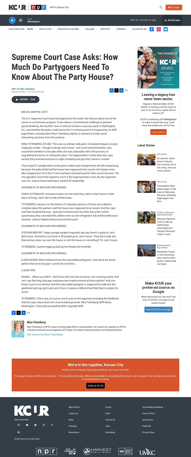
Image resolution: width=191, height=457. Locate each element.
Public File (146, 426)
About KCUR (74, 407)
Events (108, 407)
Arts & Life (45, 29)
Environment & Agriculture (164, 246)
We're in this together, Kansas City (95, 365)
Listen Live (73, 413)
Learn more (158, 132)
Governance (147, 420)
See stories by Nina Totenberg (45, 334)
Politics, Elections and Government (165, 213)
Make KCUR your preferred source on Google (158, 287)
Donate (175, 7)
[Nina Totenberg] (18, 329)
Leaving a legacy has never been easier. (158, 97)
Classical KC (139, 29)
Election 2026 (16, 29)
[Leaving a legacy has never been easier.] (158, 67)
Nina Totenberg (27, 88)
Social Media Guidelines (152, 407)
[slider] (25, 20)
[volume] (20, 20)
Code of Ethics (148, 413)
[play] (12, 20)
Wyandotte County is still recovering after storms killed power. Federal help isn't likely (166, 257)
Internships (110, 432)
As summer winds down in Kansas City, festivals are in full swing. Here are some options (166, 164)
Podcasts (73, 426)
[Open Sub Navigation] (35, 29)
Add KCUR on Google (158, 309)
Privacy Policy (148, 432)
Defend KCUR (95, 385)
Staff (107, 413)
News (30, 29)
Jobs (107, 426)
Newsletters (74, 432)
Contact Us (110, 420)
